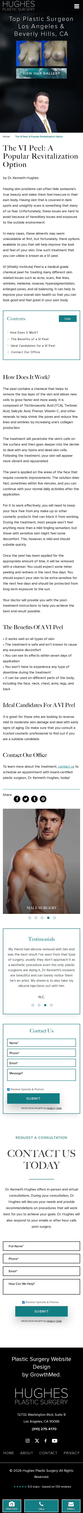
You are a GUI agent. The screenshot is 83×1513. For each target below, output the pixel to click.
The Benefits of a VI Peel (28, 339)
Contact (48, 1453)
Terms (58, 1108)
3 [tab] (42, 918)
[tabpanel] (41, 861)
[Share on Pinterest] (43, 799)
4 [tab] (48, 918)
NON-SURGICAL (41, 908)
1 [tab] (30, 918)
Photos (11, 1509)
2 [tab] (36, 918)
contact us (66, 766)
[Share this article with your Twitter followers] (26, 799)
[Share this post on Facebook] (17, 799)
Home (6, 136)
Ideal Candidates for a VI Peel (31, 345)
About (26, 1453)
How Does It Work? (22, 332)
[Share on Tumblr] (34, 799)
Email (71, 1509)
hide (68, 318)
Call (41, 1509)
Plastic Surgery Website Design (41, 1363)
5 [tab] (54, 918)
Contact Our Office (23, 352)
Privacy (50, 1108)
